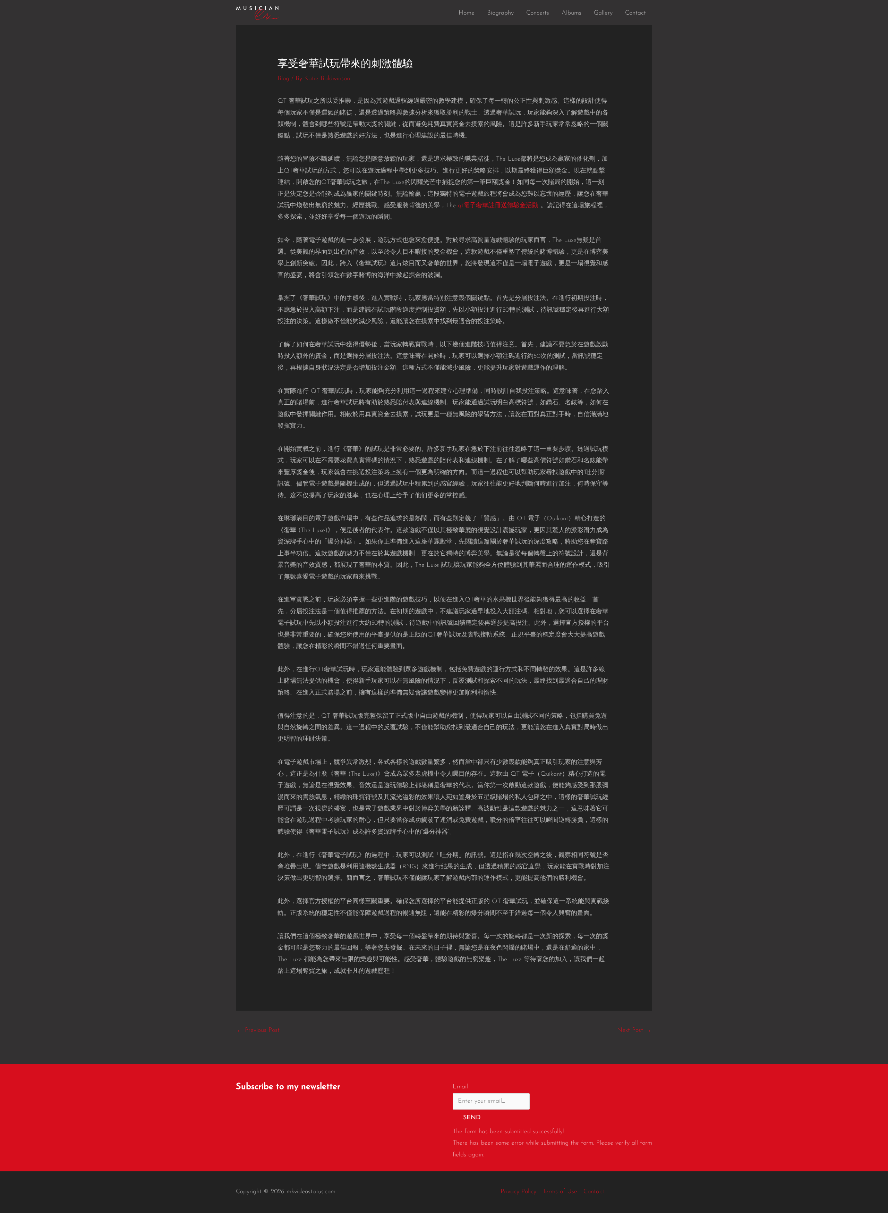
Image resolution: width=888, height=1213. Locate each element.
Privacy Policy (518, 1192)
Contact (635, 13)
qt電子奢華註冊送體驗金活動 (498, 206)
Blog (283, 79)
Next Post (634, 1030)
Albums (571, 13)
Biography (500, 13)
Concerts (537, 13)
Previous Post (258, 1030)
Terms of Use (560, 1192)
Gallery (603, 13)
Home (467, 13)
